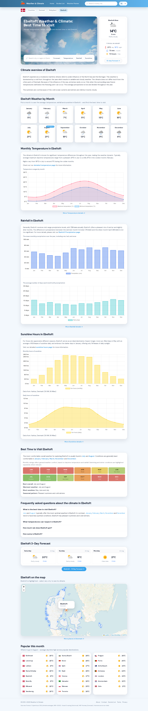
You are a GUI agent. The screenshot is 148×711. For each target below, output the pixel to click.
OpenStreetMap (115, 635)
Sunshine (88, 58)
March (52, 459)
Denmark (42, 10)
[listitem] (31, 470)
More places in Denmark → (74, 639)
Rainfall (79, 58)
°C (121, 3)
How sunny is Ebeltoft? (32, 534)
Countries (31, 10)
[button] (23, 586)
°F (125, 3)
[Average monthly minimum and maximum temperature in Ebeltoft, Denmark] (74, 189)
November (59, 459)
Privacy (124, 702)
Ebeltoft (63, 10)
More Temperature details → (74, 213)
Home (52, 3)
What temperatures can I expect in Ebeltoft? (42, 522)
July (83, 456)
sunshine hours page (44, 347)
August (91, 456)
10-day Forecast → (113, 61)
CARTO (124, 635)
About (98, 702)
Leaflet (107, 635)
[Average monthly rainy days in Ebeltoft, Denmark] (74, 303)
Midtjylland (52, 10)
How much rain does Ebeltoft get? (37, 528)
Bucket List (60, 3)
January (37, 459)
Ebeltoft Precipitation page (69, 232)
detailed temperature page (44, 165)
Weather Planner (73, 3)
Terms (119, 702)
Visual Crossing (66, 705)
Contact (104, 702)
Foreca (28, 705)
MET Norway (83, 705)
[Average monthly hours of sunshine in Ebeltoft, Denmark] (74, 371)
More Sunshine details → (74, 442)
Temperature (68, 58)
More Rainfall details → (74, 327)
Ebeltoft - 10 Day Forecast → (74, 569)
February (45, 459)
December (71, 459)
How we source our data (101, 705)
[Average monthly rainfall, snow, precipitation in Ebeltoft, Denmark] (74, 256)
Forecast (56, 58)
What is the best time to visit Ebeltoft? (39, 509)
